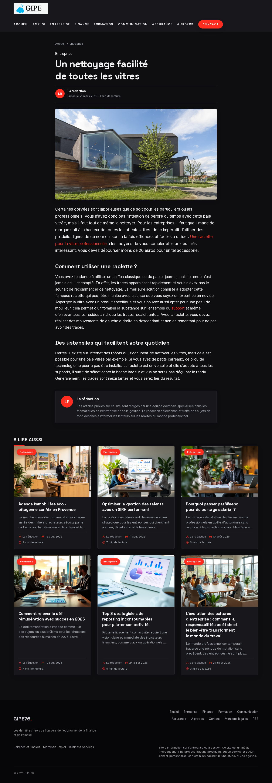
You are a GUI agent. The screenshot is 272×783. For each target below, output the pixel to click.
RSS (255, 718)
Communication (133, 24)
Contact (211, 24)
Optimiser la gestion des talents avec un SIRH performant (133, 506)
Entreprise (60, 24)
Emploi (39, 24)
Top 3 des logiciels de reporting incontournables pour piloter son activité (127, 619)
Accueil (21, 24)
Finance (82, 24)
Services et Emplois (27, 747)
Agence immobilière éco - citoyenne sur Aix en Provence (47, 506)
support (177, 308)
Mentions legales (236, 718)
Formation (103, 24)
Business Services (81, 747)
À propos (185, 24)
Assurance (162, 24)
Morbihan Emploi (54, 747)
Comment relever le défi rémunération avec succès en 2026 (51, 616)
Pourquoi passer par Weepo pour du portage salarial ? (212, 506)
